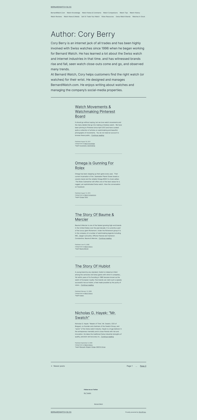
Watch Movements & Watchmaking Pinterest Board (95, 111)
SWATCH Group (100, 347)
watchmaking (91, 145)
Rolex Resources (108, 17)
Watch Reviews (56, 17)
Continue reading (97, 135)
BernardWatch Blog (61, 7)
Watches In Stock (138, 17)
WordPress (142, 412)
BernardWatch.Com (58, 13)
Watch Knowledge (73, 13)
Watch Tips (124, 13)
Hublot (82, 295)
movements (83, 145)
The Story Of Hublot (92, 266)
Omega (82, 197)
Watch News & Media (71, 17)
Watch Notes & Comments (91, 13)
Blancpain (82, 347)
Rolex (86, 197)
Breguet (88, 347)
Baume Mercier (84, 249)
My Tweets (87, 393)
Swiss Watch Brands (123, 17)
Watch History (135, 13)
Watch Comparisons (110, 13)
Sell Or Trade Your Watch (90, 17)
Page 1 (130, 366)
